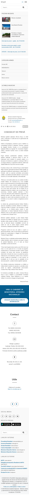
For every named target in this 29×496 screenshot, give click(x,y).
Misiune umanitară (16, 18)
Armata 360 (4, 64)
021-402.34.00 (20, 346)
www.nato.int (8, 460)
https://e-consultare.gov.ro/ (14, 389)
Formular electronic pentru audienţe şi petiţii (15, 350)
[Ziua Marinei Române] (6, 26)
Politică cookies (22, 486)
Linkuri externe (8, 456)
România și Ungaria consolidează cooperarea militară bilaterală (17, 34)
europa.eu (12, 472)
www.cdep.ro (15, 447)
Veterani (4, 71)
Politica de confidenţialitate (10, 486)
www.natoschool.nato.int (17, 466)
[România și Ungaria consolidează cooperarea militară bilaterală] (6, 34)
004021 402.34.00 (14, 330)
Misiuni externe (5, 77)
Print (26, 126)
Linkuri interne (7, 437)
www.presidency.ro (18, 441)
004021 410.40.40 (15, 328)
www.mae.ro (20, 452)
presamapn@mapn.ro (17, 120)
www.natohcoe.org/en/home (8, 470)
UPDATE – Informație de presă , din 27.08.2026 (14, 51)
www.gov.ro (15, 443)
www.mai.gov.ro (20, 449)
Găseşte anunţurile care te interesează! (14, 300)
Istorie (3, 74)
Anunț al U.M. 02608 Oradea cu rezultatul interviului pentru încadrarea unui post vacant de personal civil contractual (14, 108)
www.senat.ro (14, 445)
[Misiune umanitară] (6, 19)
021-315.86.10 (22, 348)
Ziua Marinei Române (16, 25)
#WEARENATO (5, 67)
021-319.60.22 (16, 122)
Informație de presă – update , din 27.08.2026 (13, 41)
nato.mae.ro (4, 464)
